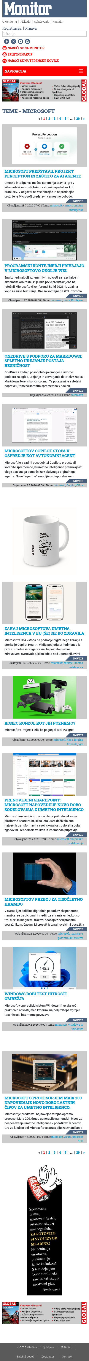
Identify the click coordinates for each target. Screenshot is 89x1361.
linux (67, 300)
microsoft (56, 205)
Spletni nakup (20, 54)
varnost (68, 205)
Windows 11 (75, 1024)
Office (79, 485)
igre (80, 744)
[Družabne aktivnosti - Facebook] (5, 41)
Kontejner (77, 300)
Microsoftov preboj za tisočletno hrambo (44, 902)
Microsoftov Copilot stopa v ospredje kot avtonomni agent (40, 453)
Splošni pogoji (25, 1356)
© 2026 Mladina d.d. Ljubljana (35, 1347)
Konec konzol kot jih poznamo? (40, 723)
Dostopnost (48, 1356)
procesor (77, 1136)
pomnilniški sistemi (70, 938)
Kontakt (57, 21)
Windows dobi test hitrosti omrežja (36, 996)
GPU (80, 1141)
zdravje (68, 662)
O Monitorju (9, 21)
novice (78, 201)
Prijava (31, 28)
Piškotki (25, 21)
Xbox (70, 739)
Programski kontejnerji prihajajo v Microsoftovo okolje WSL (44, 268)
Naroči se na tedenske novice (33, 61)
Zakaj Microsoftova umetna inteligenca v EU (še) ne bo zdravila (44, 631)
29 (78, 119)
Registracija (12, 28)
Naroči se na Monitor (26, 48)
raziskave (77, 933)
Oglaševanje (41, 21)
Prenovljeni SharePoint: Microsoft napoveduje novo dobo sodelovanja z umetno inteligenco (44, 804)
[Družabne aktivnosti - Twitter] (12, 41)
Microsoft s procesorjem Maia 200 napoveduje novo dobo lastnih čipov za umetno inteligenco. (43, 1102)
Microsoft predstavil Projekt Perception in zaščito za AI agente (43, 174)
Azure (67, 1136)
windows (77, 1029)
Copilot (71, 485)
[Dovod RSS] (26, 41)
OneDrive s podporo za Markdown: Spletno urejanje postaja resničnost (43, 360)
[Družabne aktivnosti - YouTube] (19, 41)
